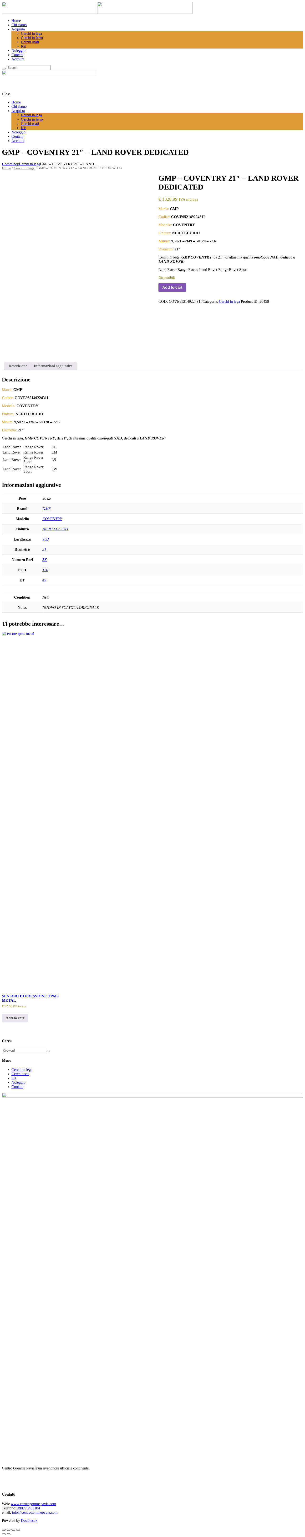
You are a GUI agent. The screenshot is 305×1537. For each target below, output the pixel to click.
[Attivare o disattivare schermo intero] (8, 1530)
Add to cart (172, 287)
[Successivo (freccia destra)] (8, 1534)
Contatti (17, 1087)
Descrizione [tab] (18, 366)
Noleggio (18, 1082)
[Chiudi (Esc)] (18, 1530)
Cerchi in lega (29, 164)
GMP (46, 509)
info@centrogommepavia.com (34, 1512)
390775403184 (28, 1508)
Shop (15, 164)
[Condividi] (13, 1530)
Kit (13, 1078)
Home (6, 164)
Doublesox (29, 1520)
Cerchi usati (20, 1074)
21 (44, 549)
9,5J (45, 539)
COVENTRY (52, 519)
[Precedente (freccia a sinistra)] (4, 1534)
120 (45, 570)
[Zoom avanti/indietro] (4, 1530)
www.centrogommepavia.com (33, 1504)
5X (44, 560)
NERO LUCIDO (55, 529)
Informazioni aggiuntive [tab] (53, 366)
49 (44, 580)
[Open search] (4, 68)
